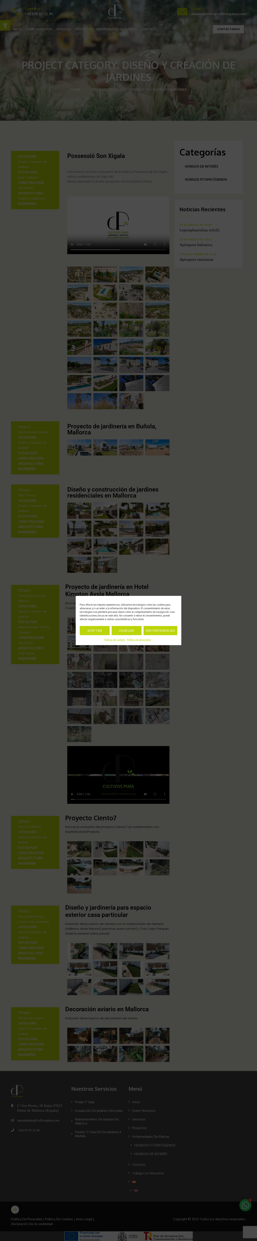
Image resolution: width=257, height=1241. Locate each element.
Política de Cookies (114, 639)
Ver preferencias (160, 630)
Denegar (126, 630)
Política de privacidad (139, 639)
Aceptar (95, 630)
